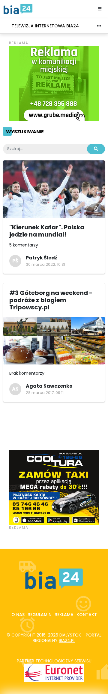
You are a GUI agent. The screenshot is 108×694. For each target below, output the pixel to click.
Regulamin (40, 614)
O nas (18, 614)
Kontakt (86, 614)
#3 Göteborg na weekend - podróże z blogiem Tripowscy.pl (51, 300)
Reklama (64, 614)
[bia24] (18, 9)
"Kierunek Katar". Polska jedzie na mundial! (46, 231)
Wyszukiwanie (25, 131)
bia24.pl (67, 640)
